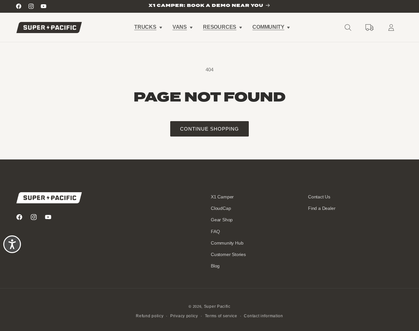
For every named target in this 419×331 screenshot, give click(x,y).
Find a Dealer (321, 208)
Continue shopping (209, 129)
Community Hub (227, 243)
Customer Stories (228, 254)
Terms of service (221, 316)
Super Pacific (217, 306)
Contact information (263, 316)
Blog (215, 265)
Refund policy (149, 316)
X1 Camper (222, 196)
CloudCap (221, 208)
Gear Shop (222, 219)
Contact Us (319, 196)
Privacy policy (184, 316)
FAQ (215, 231)
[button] (147, 27)
